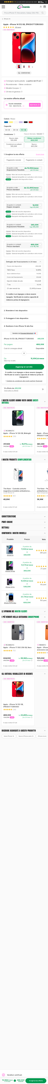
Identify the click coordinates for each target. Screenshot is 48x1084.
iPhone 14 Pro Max (10, 603)
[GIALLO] (11, 122)
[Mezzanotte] (26, 122)
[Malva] (21, 122)
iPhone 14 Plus (10, 571)
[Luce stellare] (16, 122)
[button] (32, 67)
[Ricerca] (43, 13)
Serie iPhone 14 (9, 736)
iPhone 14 (7, 19)
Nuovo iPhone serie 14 (26, 736)
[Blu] (6, 122)
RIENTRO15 (33, 105)
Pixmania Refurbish (26, 333)
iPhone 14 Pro (10, 587)
